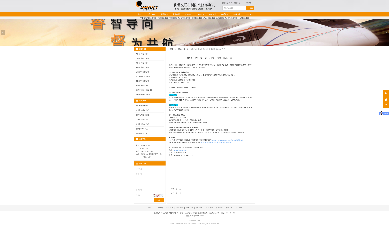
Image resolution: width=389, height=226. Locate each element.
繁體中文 (237, 3)
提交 (158, 200)
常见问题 (181, 49)
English (231, 3)
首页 (172, 49)
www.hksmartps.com (180, 150)
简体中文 (225, 3)
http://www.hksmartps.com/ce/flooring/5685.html (227, 140)
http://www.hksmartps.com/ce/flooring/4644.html (216, 142)
